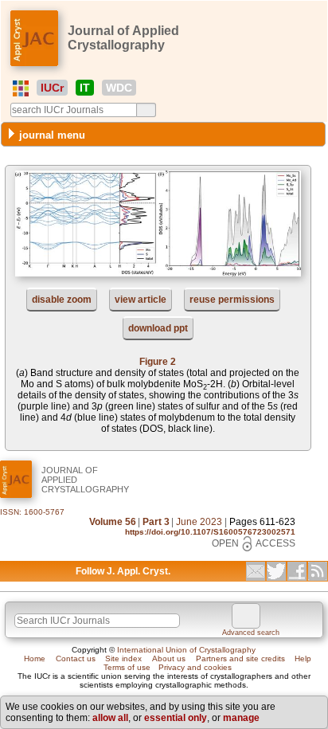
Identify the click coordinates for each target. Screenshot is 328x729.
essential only (175, 717)
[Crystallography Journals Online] (21, 88)
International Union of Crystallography (186, 649)
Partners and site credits (240, 658)
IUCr (52, 87)
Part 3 (156, 521)
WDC (119, 87)
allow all (110, 717)
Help (303, 658)
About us (168, 658)
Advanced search (250, 633)
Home (34, 658)
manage (241, 717)
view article (140, 299)
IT (85, 87)
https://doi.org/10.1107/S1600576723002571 (210, 531)
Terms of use (126, 667)
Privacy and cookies (195, 667)
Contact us (76, 658)
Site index (123, 658)
